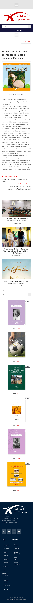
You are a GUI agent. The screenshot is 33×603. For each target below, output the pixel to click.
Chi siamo (17, 545)
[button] (16, 5)
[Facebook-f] (12, 30)
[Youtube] (21, 30)
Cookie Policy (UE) (17, 553)
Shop (3, 540)
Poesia (5, 552)
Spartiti (5, 566)
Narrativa (6, 548)
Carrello (6, 589)
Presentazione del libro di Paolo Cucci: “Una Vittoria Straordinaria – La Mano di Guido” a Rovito (16, 251)
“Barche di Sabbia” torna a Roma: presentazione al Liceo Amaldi (17, 220)
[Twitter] (15, 30)
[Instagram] (18, 30)
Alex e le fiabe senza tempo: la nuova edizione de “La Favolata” (16, 282)
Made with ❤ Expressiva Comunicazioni (16, 599)
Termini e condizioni (17, 563)
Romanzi (6, 559)
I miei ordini (7, 585)
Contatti (16, 548)
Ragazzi (6, 555)
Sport (5, 570)
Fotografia (6, 545)
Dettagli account (6, 581)
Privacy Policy (16, 558)
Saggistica (6, 562)
